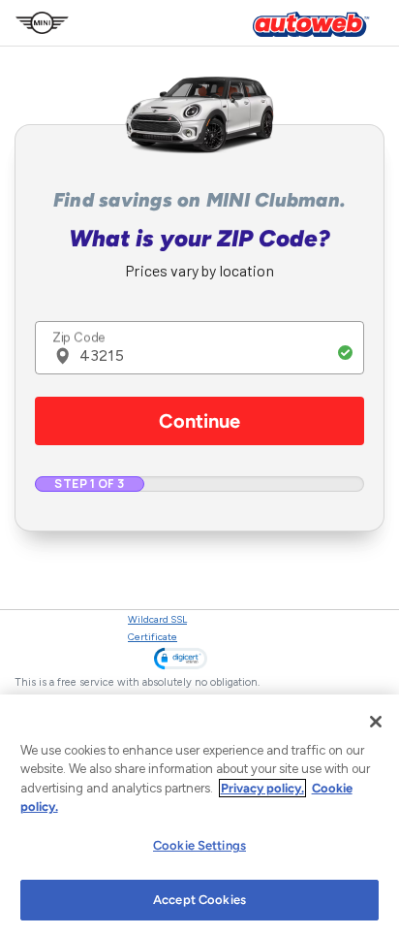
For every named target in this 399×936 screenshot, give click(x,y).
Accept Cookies (199, 899)
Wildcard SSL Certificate (157, 628)
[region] (199, 815)
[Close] (375, 721)
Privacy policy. (262, 788)
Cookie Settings (199, 845)
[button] (180, 658)
